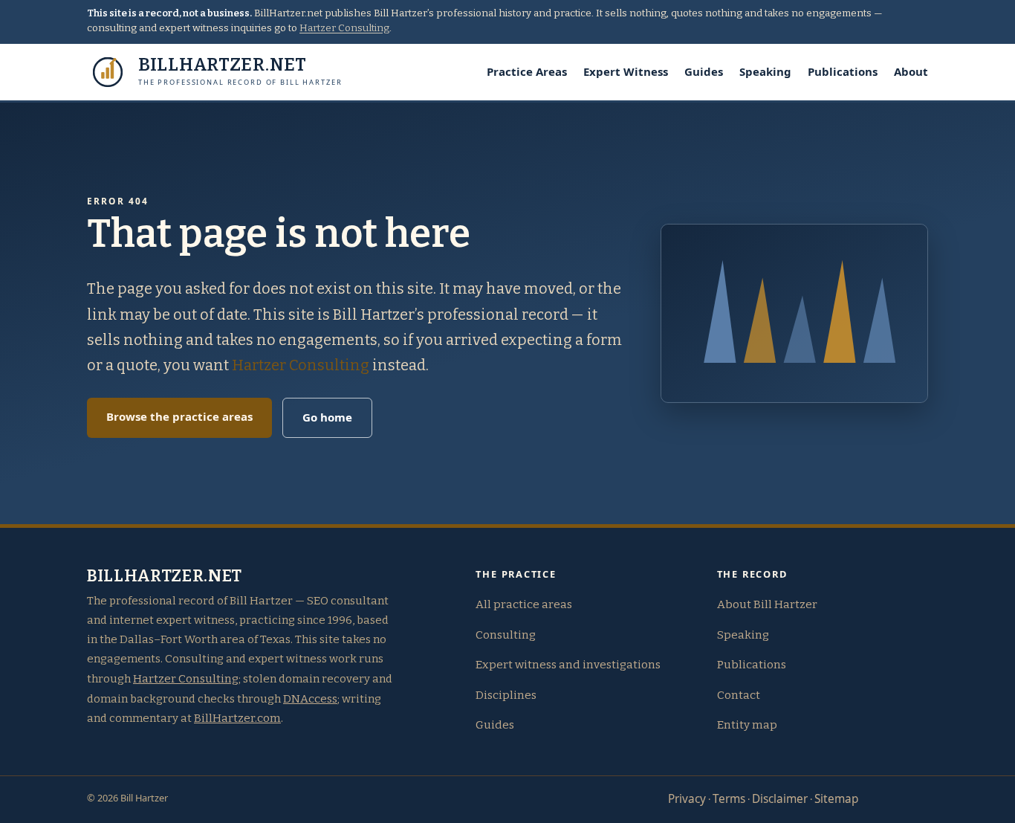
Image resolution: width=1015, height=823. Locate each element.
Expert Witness (625, 71)
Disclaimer (780, 799)
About (911, 71)
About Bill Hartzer (767, 604)
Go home (327, 417)
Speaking (765, 71)
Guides (703, 71)
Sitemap (836, 799)
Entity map (747, 725)
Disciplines (506, 695)
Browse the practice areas (179, 416)
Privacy (687, 799)
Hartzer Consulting (344, 28)
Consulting (506, 635)
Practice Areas (527, 71)
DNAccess (310, 699)
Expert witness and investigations (568, 664)
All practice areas (524, 604)
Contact (738, 695)
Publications (843, 71)
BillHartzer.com (237, 718)
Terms (729, 799)
